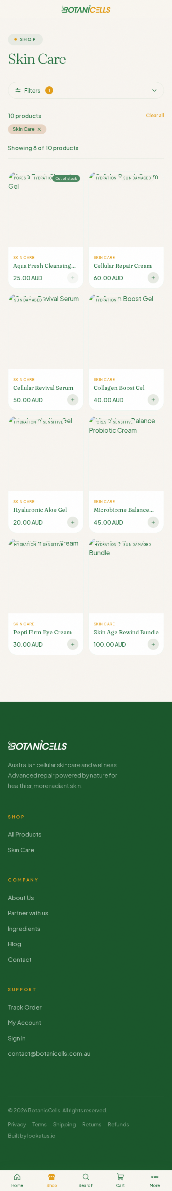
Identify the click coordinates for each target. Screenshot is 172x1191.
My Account (24, 1022)
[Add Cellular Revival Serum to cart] (72, 399)
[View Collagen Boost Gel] (126, 352)
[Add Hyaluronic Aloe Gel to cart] (72, 522)
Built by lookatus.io (32, 1135)
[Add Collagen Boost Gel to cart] (153, 399)
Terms (39, 1124)
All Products (25, 834)
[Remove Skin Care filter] (39, 129)
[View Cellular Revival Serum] (45, 352)
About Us (21, 897)
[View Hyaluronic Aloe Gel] (45, 474)
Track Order (25, 1007)
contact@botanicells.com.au (49, 1053)
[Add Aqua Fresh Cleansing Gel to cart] (72, 277)
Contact (20, 959)
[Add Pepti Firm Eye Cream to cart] (72, 644)
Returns (92, 1124)
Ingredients (24, 928)
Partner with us (28, 912)
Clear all (155, 115)
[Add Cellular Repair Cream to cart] (153, 277)
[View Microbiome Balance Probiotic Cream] (126, 474)
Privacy (17, 1124)
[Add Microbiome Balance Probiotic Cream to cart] (153, 522)
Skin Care (21, 849)
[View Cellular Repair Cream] (126, 230)
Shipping (64, 1124)
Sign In (17, 1038)
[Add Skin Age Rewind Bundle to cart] (153, 644)
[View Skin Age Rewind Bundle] (126, 596)
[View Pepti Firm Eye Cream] (45, 596)
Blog (14, 943)
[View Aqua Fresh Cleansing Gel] (45, 230)
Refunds (118, 1124)
